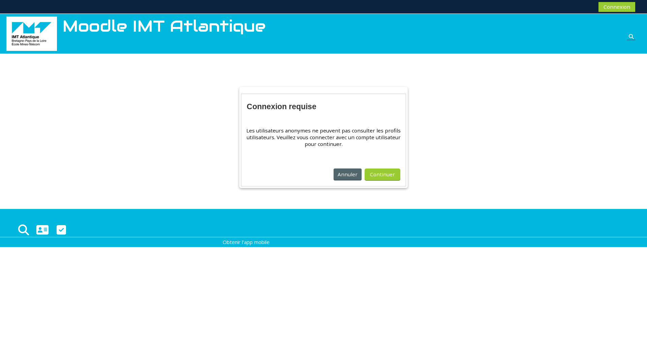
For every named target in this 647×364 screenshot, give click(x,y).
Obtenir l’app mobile (246, 242)
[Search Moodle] (23, 229)
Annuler (348, 174)
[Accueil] (31, 33)
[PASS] (42, 229)
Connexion (617, 6)
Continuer (382, 174)
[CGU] (61, 229)
